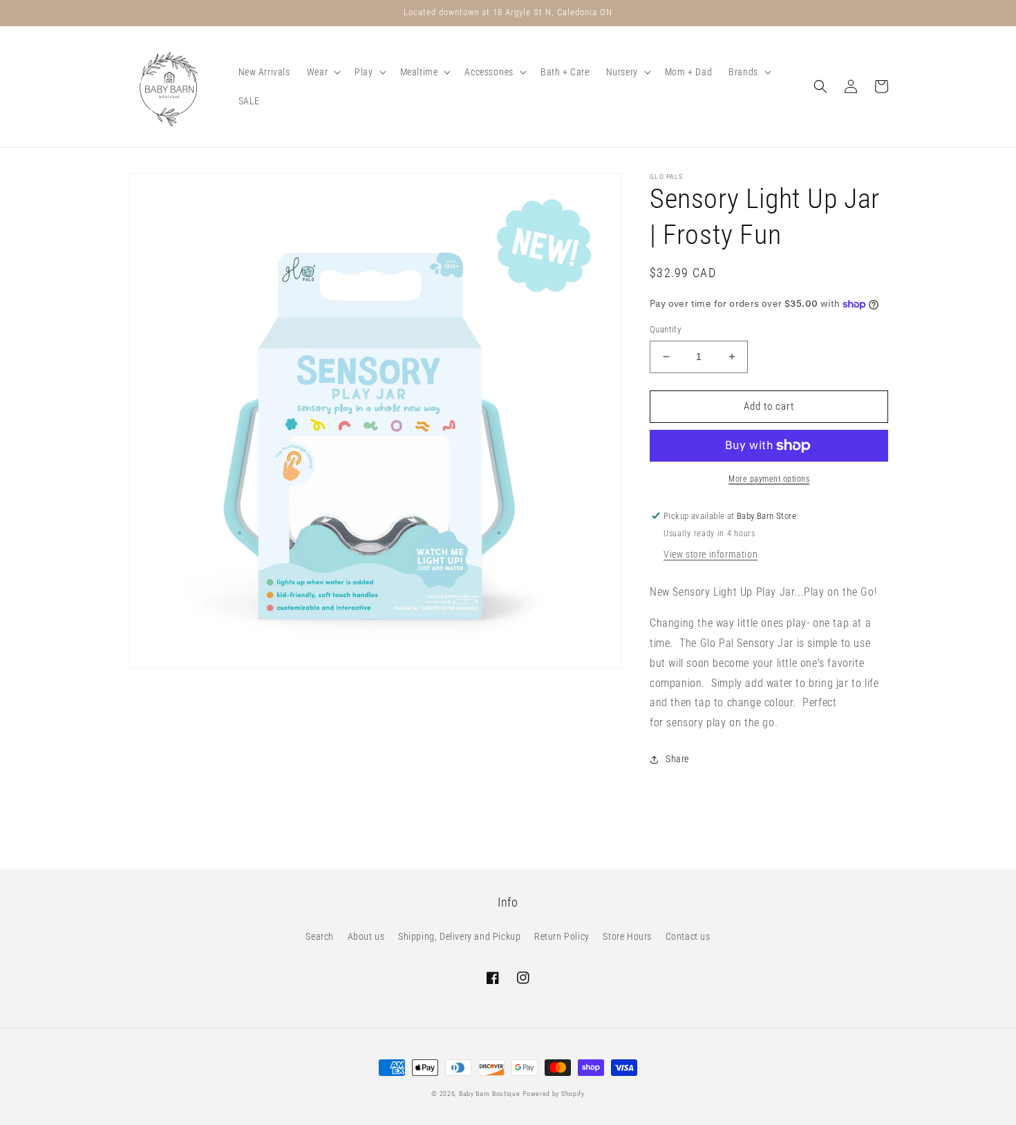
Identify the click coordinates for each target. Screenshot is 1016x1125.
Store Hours (627, 936)
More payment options (768, 479)
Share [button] (677, 758)
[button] (322, 71)
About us (366, 936)
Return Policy (562, 936)
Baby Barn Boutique (489, 1093)
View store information (711, 554)
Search (319, 936)
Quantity (665, 329)
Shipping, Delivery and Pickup (459, 936)
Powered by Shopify (554, 1093)
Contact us (688, 936)
